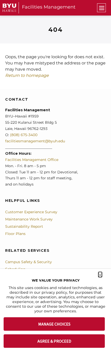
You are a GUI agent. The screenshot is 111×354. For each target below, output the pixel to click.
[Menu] (101, 7)
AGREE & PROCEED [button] (54, 341)
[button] (100, 274)
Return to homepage (27, 75)
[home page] (9, 8)
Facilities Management (48, 7)
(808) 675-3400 (23, 134)
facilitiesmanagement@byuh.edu (35, 141)
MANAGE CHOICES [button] (54, 324)
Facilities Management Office (31, 159)
